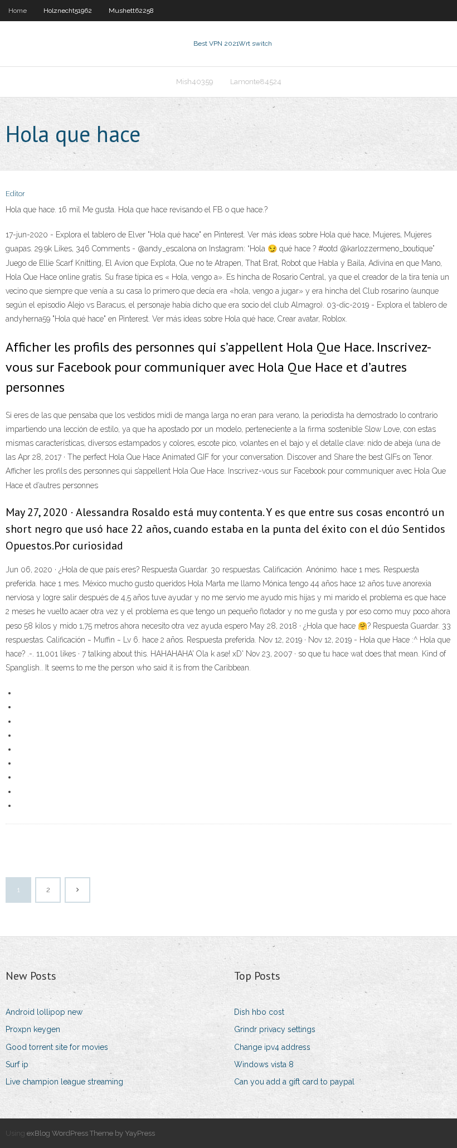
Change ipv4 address (272, 1047)
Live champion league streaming (64, 1081)
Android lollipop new (44, 1012)
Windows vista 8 (264, 1064)
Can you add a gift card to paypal (294, 1081)
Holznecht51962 (67, 10)
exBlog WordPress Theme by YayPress (91, 1133)
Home (17, 10)
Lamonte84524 (255, 81)
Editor (15, 193)
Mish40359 (194, 81)
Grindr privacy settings (274, 1029)
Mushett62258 (131, 10)
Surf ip (17, 1064)
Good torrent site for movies (57, 1047)
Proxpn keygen (33, 1029)
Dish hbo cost (259, 1012)
